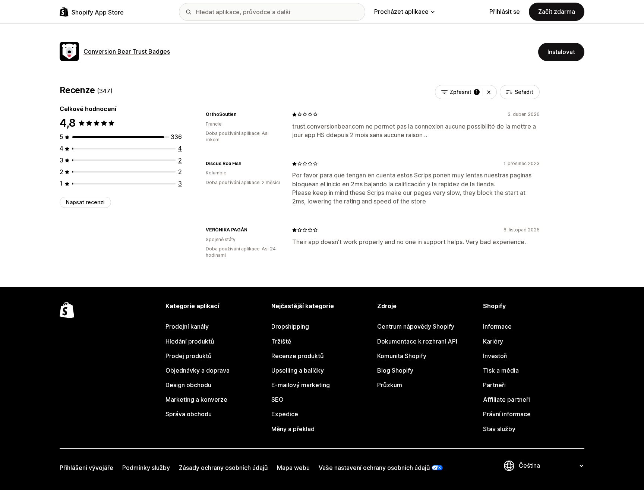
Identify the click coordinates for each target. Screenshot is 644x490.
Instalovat (561, 52)
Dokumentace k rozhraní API (417, 341)
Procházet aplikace (401, 11)
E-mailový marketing (300, 385)
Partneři (494, 385)
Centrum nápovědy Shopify (415, 326)
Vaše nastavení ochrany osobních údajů (374, 467)
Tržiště (281, 341)
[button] (489, 92)
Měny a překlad (293, 429)
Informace (497, 326)
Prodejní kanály (187, 326)
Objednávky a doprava (197, 370)
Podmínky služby (146, 467)
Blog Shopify (395, 370)
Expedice (284, 414)
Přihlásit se (504, 11)
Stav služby (499, 429)
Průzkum (389, 385)
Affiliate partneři (506, 399)
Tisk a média (501, 370)
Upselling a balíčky (297, 370)
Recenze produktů (297, 356)
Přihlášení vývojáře (86, 467)
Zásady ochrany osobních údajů (223, 467)
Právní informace (507, 414)
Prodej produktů (188, 356)
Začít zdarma (556, 11)
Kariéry (493, 341)
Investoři (495, 356)
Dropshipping (290, 326)
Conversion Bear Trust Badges (126, 51)
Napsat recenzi (85, 202)
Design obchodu (188, 385)
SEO (277, 399)
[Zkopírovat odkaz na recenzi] (241, 114)
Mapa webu (293, 467)
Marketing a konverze (196, 399)
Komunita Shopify (401, 356)
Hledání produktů (189, 341)
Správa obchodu (188, 414)
